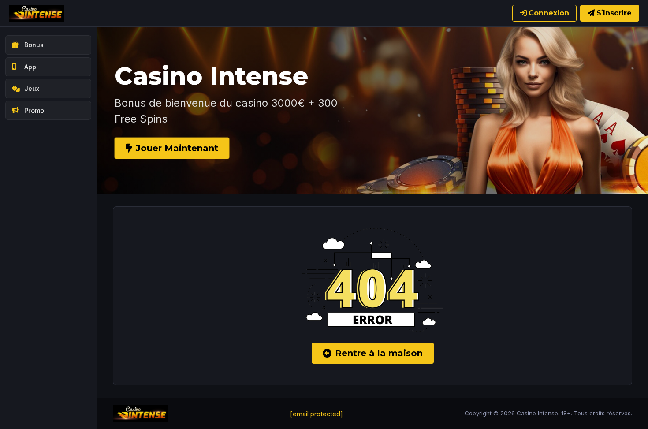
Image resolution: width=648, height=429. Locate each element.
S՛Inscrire (614, 13)
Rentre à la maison (379, 353)
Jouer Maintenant (177, 148)
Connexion (549, 13)
